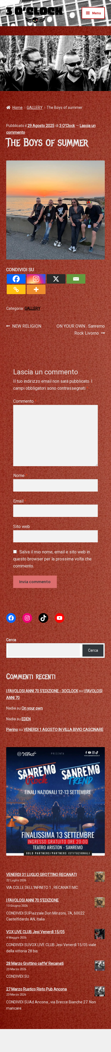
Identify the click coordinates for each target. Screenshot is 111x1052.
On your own (32, 708)
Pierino (12, 729)
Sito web (21, 526)
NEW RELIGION (26, 326)
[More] (36, 289)
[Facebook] (16, 279)
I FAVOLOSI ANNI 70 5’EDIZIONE (32, 900)
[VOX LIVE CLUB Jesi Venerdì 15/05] (100, 934)
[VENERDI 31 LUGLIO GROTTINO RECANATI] (100, 877)
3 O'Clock (67, 125)
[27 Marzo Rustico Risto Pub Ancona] (100, 991)
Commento (25, 401)
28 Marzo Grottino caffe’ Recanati (35, 963)
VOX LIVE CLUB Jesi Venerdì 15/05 (35, 932)
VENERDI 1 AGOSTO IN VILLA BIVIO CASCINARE (63, 729)
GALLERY (35, 107)
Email (19, 501)
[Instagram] (36, 279)
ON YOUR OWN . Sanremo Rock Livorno (80, 329)
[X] (56, 279)
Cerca (11, 640)
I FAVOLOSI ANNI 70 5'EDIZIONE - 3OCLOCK (42, 691)
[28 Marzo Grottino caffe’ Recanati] (100, 965)
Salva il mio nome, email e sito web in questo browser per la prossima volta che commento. (52, 559)
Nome (20, 475)
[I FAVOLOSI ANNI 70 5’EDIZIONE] (100, 902)
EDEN (26, 719)
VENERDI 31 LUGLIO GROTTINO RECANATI (41, 874)
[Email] (76, 279)
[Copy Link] (16, 289)
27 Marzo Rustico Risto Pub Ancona (36, 989)
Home (17, 107)
